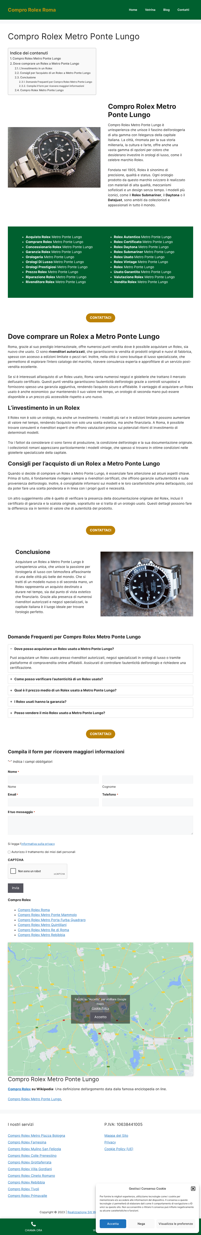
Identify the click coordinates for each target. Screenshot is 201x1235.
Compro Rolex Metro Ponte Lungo (37, 58)
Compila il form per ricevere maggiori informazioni (55, 85)
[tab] (100, 658)
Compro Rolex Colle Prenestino (32, 1156)
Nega (141, 1224)
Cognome (109, 786)
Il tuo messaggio (21, 812)
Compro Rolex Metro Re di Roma (43, 930)
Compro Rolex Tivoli (23, 1189)
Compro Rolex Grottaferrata (29, 1162)
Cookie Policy (100, 1008)
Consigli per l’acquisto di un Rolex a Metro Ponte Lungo (55, 72)
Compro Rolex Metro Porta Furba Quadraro (52, 920)
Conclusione (28, 77)
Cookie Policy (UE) (118, 1149)
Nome (12, 786)
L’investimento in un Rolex (35, 68)
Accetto (100, 1017)
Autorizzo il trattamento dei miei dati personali (43, 852)
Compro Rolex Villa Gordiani (30, 1169)
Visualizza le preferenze (176, 1224)
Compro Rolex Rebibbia (26, 1182)
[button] (193, 1189)
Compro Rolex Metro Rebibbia (41, 935)
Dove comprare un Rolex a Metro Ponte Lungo (46, 63)
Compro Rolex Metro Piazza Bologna (36, 1136)
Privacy (110, 1142)
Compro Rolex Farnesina (27, 1142)
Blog (166, 10)
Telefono (110, 794)
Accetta (113, 1224)
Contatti (183, 10)
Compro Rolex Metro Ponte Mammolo (47, 915)
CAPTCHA (16, 860)
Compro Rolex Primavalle (27, 1196)
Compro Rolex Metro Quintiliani (42, 925)
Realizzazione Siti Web (83, 1212)
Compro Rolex (19, 1089)
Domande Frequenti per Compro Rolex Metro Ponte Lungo (59, 81)
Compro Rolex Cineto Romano (31, 1176)
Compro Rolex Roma (32, 10)
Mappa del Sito (116, 1136)
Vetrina (150, 10)
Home (133, 10)
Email (13, 794)
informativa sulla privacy (38, 844)
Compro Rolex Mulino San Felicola (34, 1149)
